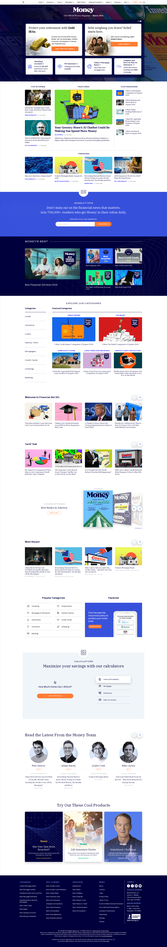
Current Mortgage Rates (28, 886)
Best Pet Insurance (79, 911)
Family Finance (68, 613)
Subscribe (102, 224)
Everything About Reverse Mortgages (28, 901)
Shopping (65, 627)
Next (139, 397)
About (101, 886)
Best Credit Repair (52, 893)
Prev (134, 397)
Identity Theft (31, 343)
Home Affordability (111, 679)
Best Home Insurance (53, 907)
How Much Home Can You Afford (30, 893)
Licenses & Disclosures (107, 911)
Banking (29, 378)
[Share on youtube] (140, 887)
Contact (102, 889)
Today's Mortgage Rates (98, 777)
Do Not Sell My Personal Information (111, 904)
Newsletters (77, 886)
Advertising (103, 914)
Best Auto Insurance (53, 900)
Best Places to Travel (80, 904)
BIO (38, 769)
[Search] (23, 2)
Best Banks (24, 909)
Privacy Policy (103, 896)
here (108, 941)
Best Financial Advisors (54, 918)
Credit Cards (81, 2)
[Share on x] (132, 887)
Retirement (36, 620)
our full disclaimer (107, 936)
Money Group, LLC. (74, 931)
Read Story (53, 513)
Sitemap (102, 918)
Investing (29, 369)
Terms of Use (103, 900)
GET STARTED (54, 696)
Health (108, 2)
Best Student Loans (53, 886)
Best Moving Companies (28, 916)
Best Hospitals (78, 896)
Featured (117, 2)
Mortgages (68, 2)
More (125, 2)
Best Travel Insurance (80, 907)
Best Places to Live (79, 900)
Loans (59, 2)
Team (101, 893)
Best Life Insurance (52, 911)
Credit (40, 2)
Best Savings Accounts (28, 913)
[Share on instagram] (136, 887)
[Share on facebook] (128, 887)
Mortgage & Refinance (41, 613)
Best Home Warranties (53, 914)
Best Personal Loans (53, 896)
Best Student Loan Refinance (56, 889)
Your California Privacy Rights (109, 907)
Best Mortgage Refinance (28, 896)
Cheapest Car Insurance (54, 904)
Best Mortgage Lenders (28, 889)
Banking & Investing (95, 2)
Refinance (108, 693)
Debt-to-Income (110, 700)
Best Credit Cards (26, 905)
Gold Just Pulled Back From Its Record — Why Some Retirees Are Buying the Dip (128, 780)
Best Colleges (77, 893)
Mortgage (107, 686)
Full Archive (138, 528)
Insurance (50, 2)
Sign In (135, 2)
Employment (67, 606)
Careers (101, 921)
